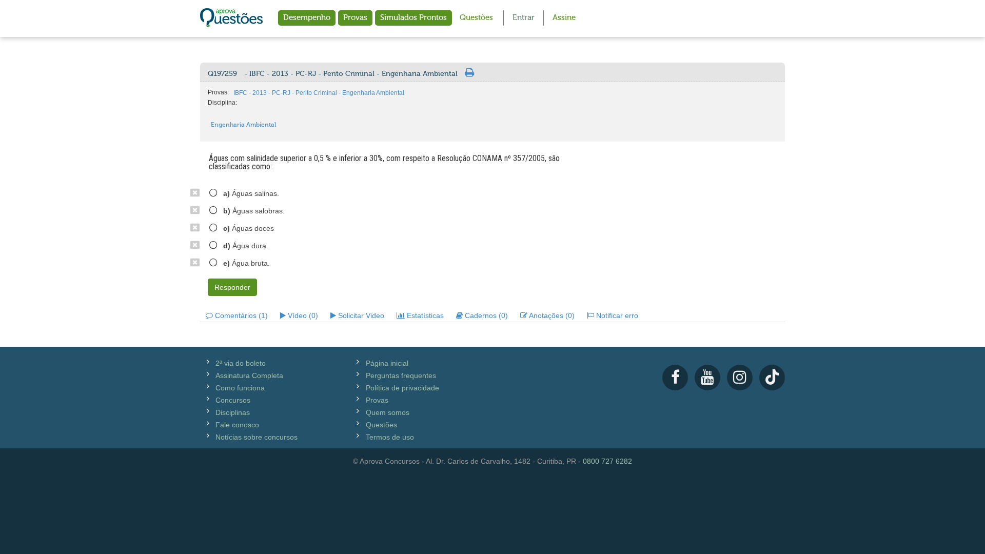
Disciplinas (232, 412)
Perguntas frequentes (401, 375)
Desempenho (306, 17)
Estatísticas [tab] (424, 315)
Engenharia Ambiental (243, 124)
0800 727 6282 (607, 461)
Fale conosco (237, 425)
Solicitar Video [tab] (360, 315)
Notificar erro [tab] (616, 315)
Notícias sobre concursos (256, 437)
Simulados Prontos (413, 17)
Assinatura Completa (249, 375)
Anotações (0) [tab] (551, 315)
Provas (355, 17)
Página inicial (387, 363)
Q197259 (333, 74)
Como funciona (240, 388)
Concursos (232, 400)
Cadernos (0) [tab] (485, 315)
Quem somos (387, 412)
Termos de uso (390, 437)
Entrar (524, 17)
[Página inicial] (231, 18)
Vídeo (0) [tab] (302, 315)
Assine (564, 17)
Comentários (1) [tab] (240, 315)
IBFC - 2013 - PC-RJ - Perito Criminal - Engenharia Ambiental (318, 92)
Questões (476, 17)
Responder (232, 287)
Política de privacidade (402, 388)
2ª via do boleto (240, 363)
